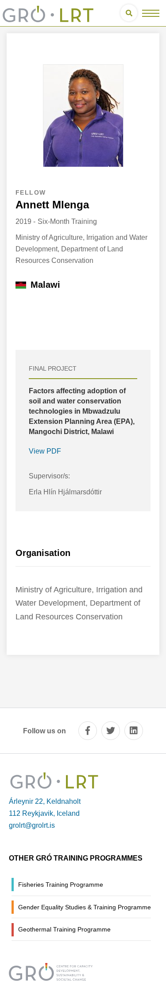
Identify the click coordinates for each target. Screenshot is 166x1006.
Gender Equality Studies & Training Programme (84, 907)
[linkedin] (133, 730)
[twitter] (110, 730)
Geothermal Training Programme (64, 929)
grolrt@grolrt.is (32, 825)
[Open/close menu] (150, 13)
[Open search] (128, 12)
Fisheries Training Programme (60, 884)
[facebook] (87, 730)
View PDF (45, 451)
